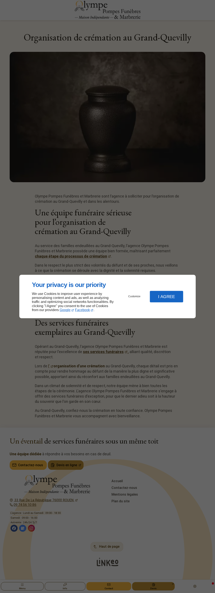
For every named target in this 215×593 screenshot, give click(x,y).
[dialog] (107, 296)
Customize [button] (134, 296)
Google (65, 310)
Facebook (82, 310)
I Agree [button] (166, 296)
